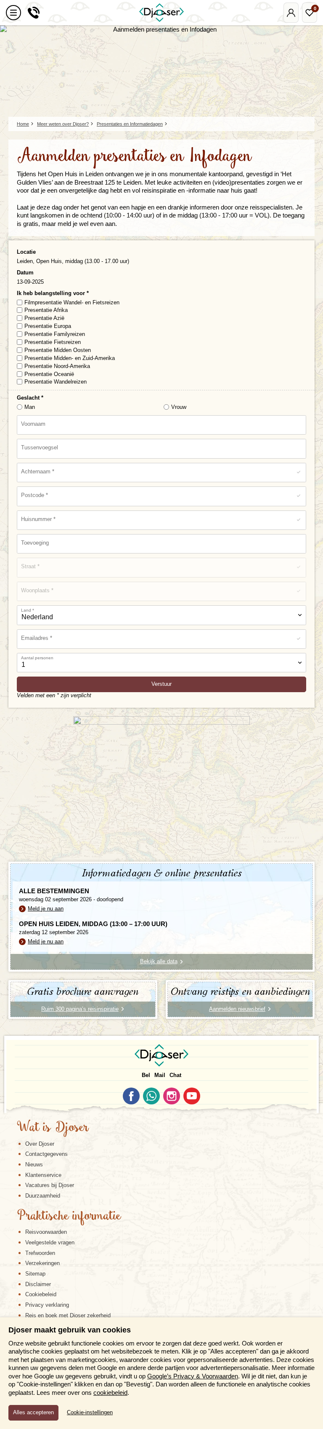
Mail (159, 1075)
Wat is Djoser (53, 1128)
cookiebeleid (110, 1392)
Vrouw (178, 407)
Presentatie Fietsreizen (52, 342)
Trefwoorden (40, 1253)
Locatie (26, 252)
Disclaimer (38, 1284)
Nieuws (34, 1164)
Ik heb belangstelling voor (52, 293)
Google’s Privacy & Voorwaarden (192, 1376)
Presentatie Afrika (46, 310)
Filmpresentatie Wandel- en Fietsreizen (71, 302)
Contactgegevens (46, 1154)
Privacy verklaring (47, 1305)
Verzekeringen (42, 1263)
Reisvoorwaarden (46, 1232)
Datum (25, 272)
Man (29, 407)
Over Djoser (39, 1144)
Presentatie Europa (47, 326)
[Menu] (13, 12)
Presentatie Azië (44, 318)
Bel (146, 1075)
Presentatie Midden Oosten (57, 350)
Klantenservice (43, 1175)
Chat (175, 1075)
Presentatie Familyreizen (54, 334)
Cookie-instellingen (90, 1413)
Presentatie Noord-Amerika (57, 366)
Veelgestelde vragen (49, 1242)
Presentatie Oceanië (49, 374)
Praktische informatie (69, 1216)
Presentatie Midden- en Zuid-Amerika (69, 358)
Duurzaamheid (42, 1196)
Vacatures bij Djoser (49, 1185)
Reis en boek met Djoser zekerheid (68, 1315)
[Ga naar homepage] (161, 12)
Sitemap (35, 1274)
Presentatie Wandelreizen (55, 382)
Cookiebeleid (40, 1294)
